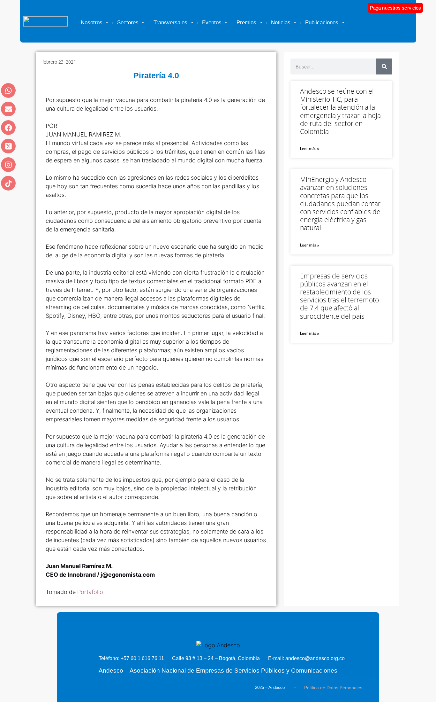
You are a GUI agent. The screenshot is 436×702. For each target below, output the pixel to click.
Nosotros (91, 23)
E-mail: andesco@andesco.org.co (306, 658)
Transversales (170, 23)
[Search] (384, 66)
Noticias (280, 23)
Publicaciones (321, 23)
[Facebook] (8, 127)
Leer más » (309, 148)
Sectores (128, 23)
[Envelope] (8, 109)
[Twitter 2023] (8, 146)
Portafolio (91, 592)
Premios (246, 23)
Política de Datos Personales (333, 687)
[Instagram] (8, 164)
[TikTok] (8, 183)
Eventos (212, 23)
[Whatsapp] (8, 90)
